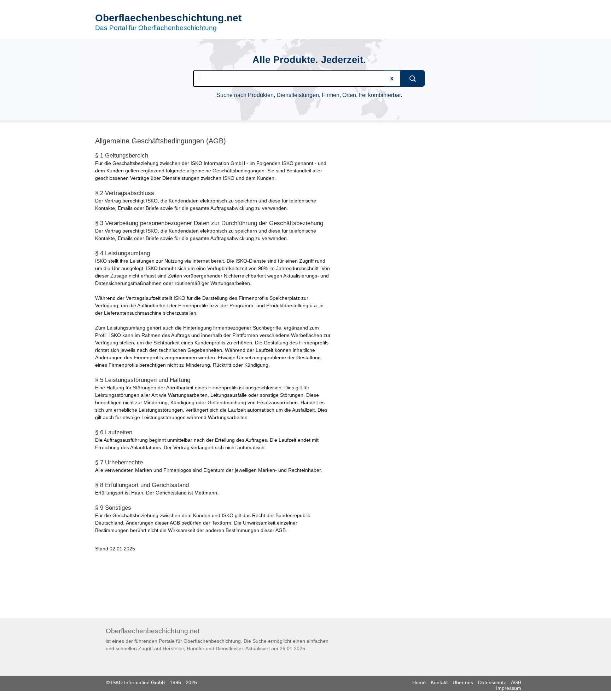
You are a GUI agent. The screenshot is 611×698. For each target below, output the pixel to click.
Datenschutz (492, 682)
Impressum (508, 688)
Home (419, 682)
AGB (516, 682)
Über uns (463, 682)
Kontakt (439, 682)
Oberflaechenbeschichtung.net (168, 17)
